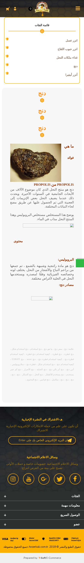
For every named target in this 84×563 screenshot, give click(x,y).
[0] (7, 9)
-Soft (42, 558)
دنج (75, 66)
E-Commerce (53, 558)
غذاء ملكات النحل (66, 58)
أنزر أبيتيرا (71, 75)
